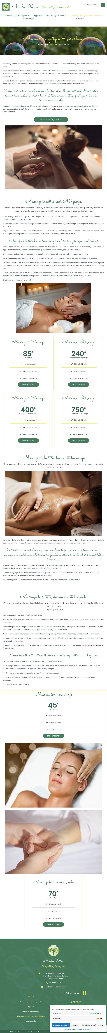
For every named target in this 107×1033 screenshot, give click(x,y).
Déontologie (28, 18)
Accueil (40, 45)
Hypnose (38, 15)
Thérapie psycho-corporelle (16, 15)
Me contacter (28, 384)
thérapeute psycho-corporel (56, 7)
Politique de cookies (70, 1029)
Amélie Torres (25, 7)
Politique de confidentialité (84, 1029)
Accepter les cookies (61, 1025)
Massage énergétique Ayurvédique (87, 15)
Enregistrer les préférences (92, 1025)
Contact (80, 18)
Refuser (76, 1025)
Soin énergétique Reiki (56, 15)
